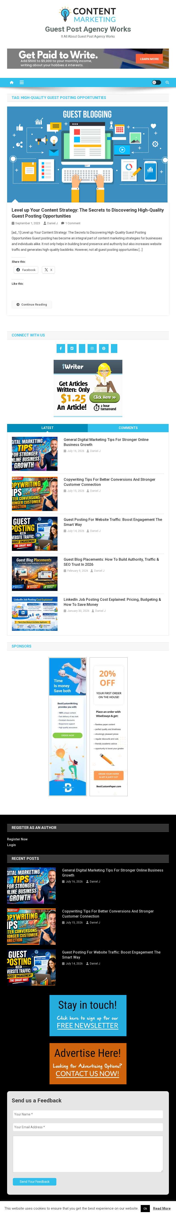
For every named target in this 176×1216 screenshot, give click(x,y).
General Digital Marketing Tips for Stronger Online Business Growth (106, 442)
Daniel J (52, 223)
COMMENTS (128, 428)
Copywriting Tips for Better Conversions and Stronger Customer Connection (109, 482)
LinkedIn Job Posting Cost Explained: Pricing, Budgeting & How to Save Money (112, 602)
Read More (162, 1208)
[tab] (47, 428)
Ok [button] (145, 1208)
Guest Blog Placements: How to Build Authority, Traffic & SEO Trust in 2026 (111, 562)
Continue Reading (34, 304)
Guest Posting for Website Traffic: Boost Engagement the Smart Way (113, 522)
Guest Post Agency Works (88, 29)
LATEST (47, 428)
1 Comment (72, 223)
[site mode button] (156, 82)
